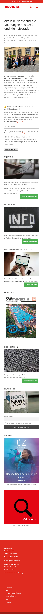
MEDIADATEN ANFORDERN (30, 241)
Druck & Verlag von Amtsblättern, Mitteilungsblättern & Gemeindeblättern (19, 191)
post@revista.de (14, 561)
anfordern (7, 238)
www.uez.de (32, 485)
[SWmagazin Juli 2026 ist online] (21, 340)
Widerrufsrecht (11, 596)
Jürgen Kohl (11, 82)
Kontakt (8, 602)
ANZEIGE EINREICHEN (31, 284)
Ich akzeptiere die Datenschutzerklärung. (19, 423)
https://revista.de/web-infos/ (21, 525)
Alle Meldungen (32, 82)
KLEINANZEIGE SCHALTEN (30, 380)
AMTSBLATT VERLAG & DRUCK (29, 196)
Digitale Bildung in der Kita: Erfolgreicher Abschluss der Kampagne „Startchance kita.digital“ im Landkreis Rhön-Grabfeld (19, 78)
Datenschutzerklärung (13, 593)
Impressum (9, 587)
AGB (7, 599)
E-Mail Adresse (8, 416)
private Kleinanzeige (14, 375)
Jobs (7, 590)
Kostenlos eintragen (11, 149)
